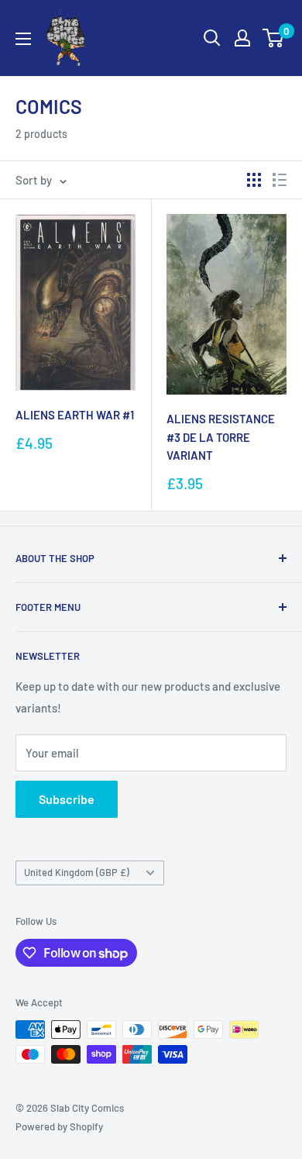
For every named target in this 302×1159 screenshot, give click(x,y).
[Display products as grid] (254, 180)
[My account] (242, 38)
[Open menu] (23, 39)
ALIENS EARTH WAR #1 (74, 415)
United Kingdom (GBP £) (76, 872)
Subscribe (66, 799)
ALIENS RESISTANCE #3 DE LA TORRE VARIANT (220, 437)
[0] (273, 38)
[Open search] (212, 38)
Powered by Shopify (59, 1126)
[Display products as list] (280, 180)
